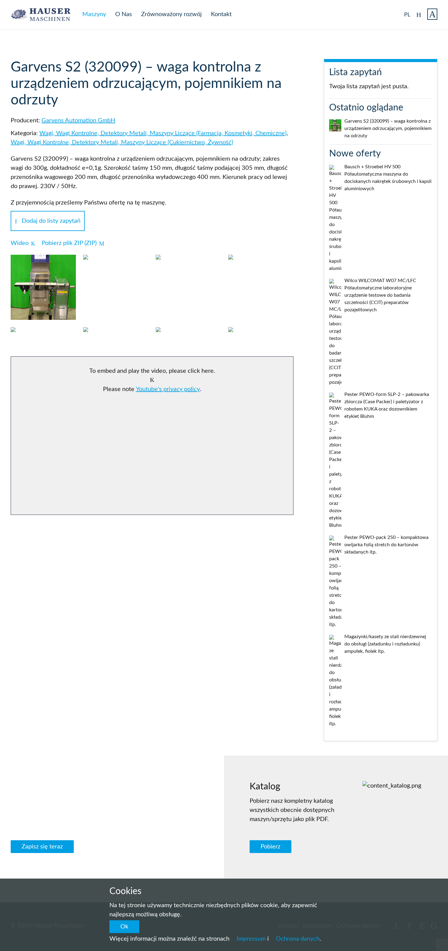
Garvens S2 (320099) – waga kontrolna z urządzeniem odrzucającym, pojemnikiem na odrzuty (388, 128)
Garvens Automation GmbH (78, 120)
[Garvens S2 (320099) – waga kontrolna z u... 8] (260, 336)
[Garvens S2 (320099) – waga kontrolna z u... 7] (188, 336)
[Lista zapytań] (432, 14)
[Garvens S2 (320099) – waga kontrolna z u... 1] (43, 287)
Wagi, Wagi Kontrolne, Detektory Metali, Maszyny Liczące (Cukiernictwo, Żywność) (122, 142)
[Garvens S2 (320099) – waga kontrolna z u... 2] (115, 264)
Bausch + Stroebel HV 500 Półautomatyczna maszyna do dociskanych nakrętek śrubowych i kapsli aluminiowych (388, 177)
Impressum (251, 939)
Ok (124, 927)
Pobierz (270, 847)
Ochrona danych (298, 939)
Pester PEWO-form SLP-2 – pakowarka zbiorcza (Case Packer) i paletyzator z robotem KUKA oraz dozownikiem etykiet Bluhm (386, 405)
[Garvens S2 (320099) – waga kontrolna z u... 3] (188, 264)
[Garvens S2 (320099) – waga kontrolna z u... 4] (260, 264)
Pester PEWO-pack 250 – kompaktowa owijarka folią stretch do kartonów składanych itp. (386, 544)
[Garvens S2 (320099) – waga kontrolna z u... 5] (43, 336)
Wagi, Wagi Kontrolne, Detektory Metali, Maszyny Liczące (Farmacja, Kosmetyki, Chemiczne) (162, 133)
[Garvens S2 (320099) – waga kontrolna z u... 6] (115, 336)
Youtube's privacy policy (168, 389)
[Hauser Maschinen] (44, 14)
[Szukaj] (418, 13)
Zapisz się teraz (42, 847)
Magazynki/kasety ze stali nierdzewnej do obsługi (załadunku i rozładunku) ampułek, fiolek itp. (385, 644)
